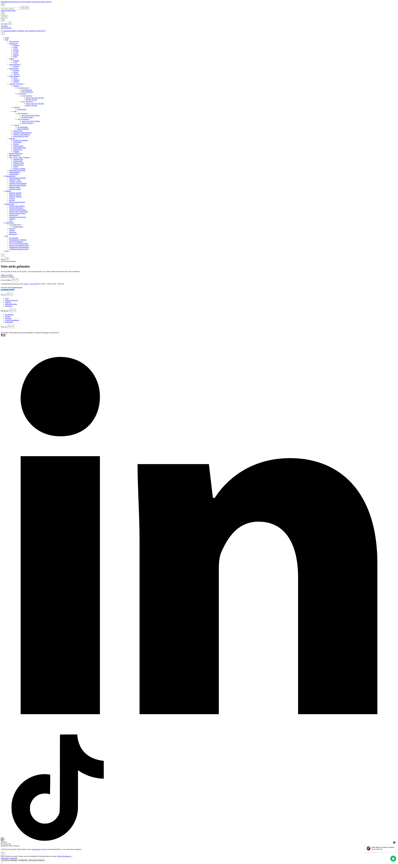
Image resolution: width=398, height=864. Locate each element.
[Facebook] (2, 336)
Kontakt (7, 316)
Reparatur (8, 318)
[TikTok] (58, 840)
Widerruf (8, 302)
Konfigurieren (23, 860)
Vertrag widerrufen (8, 290)
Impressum (8, 306)
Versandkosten (36, 849)
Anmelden (4, 26)
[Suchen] (22, 8)
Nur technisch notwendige (9, 860)
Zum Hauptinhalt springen (9, 2)
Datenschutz (9, 322)
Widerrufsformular (11, 304)
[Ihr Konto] (3, 20)
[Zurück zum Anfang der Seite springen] (3, 853)
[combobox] (10, 8)
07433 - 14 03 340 (30, 284)
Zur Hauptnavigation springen (41, 2)
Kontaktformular (16, 287)
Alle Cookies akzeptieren (36, 860)
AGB (7, 298)
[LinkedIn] (199, 733)
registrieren (7, 28)
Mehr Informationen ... (65, 856)
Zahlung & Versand (11, 300)
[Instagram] (4, 336)
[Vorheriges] (3, 33)
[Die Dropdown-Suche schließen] (27, 8)
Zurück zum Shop (7, 275)
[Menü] (3, 4)
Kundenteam (9, 314)
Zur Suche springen (25, 2)
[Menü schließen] (10, 23)
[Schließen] (1, 862)
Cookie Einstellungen (12, 320)
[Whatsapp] (3, 840)
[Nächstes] (3, 255)
